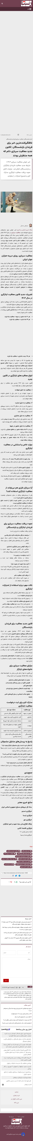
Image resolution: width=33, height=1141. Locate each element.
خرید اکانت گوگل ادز (16, 1099)
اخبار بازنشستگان (26, 851)
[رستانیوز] (24, 3)
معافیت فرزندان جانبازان (24, 859)
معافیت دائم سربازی (25, 867)
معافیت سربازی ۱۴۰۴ (9, 854)
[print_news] (18, 135)
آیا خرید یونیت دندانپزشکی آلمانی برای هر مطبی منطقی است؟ (17, 1020)
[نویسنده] (30, 227)
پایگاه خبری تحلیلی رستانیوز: (24, 230)
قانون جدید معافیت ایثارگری (23, 862)
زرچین (16, 1092)
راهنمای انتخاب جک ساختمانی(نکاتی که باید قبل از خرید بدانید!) (16, 1023)
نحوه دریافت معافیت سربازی (8, 859)
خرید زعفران (16, 1095)
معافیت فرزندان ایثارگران (12, 851)
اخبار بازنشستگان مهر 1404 (24, 854)
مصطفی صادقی (24, 226)
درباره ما (11, 1117)
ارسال (6, 980)
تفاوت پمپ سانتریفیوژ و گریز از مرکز (23, 1017)
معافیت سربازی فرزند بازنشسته (23, 856)
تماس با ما (21, 1117)
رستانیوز (5, 1126)
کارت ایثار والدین (8, 864)
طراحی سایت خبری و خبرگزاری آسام (14, 1134)
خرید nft (16, 1103)
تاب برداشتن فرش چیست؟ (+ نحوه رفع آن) (21, 1014)
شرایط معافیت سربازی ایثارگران (23, 864)
